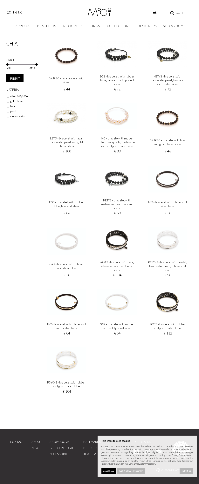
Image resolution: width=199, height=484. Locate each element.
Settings (186, 471)
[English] (14, 13)
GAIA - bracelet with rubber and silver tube (66, 266)
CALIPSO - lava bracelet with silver (66, 80)
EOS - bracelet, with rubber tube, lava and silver (66, 204)
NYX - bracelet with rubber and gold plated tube (66, 326)
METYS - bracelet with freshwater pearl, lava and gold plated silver (167, 80)
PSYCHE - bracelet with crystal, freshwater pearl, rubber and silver (167, 266)
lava (12, 106)
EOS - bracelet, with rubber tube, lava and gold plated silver (117, 80)
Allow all (108, 471)
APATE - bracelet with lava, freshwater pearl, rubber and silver (117, 266)
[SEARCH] (15, 78)
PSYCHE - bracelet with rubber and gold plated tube (66, 384)
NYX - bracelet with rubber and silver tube (167, 204)
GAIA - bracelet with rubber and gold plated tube (117, 326)
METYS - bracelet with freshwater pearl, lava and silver (117, 204)
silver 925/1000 (19, 96)
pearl (13, 111)
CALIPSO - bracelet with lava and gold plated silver (167, 142)
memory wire (18, 116)
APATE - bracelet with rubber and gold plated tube (167, 326)
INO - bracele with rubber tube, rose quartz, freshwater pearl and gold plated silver (117, 142)
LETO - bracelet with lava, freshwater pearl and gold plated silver (66, 142)
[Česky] (8, 13)
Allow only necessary (131, 471)
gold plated (17, 101)
